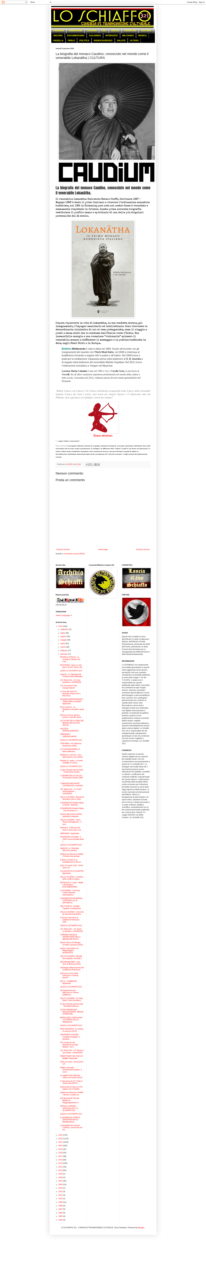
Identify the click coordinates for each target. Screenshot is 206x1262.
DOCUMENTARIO (75, 35)
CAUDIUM (92, 30)
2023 (60, 1135)
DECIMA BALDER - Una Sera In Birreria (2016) (70, 963)
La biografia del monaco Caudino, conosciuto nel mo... (71, 1127)
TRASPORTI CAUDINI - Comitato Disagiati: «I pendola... (70, 1037)
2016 (60, 1160)
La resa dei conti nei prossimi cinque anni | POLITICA (70, 693)
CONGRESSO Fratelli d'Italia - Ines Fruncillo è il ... (72, 809)
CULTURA (146, 30)
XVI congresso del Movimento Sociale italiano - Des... (69, 1044)
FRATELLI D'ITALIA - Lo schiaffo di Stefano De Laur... (70, 659)
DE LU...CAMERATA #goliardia (68, 982)
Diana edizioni (103, 436)
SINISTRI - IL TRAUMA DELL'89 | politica (69, 849)
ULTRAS (134, 40)
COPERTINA (130, 30)
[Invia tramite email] (87, 464)
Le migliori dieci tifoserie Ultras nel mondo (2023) (71, 1076)
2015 (60, 1163)
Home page (103, 549)
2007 (60, 1181)
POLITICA (84, 40)
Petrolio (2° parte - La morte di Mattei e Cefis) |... (71, 762)
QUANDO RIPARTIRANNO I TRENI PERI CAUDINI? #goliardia (71, 701)
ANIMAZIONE (75, 30)
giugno (63, 636)
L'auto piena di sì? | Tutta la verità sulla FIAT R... (71, 1082)
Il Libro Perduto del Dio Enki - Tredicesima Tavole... (71, 771)
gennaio (64, 654)
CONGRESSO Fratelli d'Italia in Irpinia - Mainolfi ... (72, 804)
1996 (60, 1213)
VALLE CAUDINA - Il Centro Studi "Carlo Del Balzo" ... (71, 999)
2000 (60, 1199)
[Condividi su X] (92, 464)
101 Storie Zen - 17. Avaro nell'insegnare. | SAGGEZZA (70, 791)
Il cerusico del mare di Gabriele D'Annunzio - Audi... (70, 920)
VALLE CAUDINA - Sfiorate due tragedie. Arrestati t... (71, 957)
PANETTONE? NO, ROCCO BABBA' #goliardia (71, 1057)
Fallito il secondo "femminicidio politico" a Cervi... (71, 1070)
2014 (60, 1167)
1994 (60, 1220)
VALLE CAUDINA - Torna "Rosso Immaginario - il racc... (70, 822)
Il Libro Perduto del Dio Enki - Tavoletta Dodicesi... (71, 1005)
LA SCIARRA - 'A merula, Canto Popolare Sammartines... (70, 892)
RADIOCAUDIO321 (103, 40)
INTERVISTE (111, 35)
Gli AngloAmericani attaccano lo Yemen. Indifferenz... (69, 992)
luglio (62, 633)
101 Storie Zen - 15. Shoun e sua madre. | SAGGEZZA (72, 1051)
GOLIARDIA (95, 35)
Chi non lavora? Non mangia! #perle (68, 687)
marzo (63, 647)
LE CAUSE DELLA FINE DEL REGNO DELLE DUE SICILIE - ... (72, 723)
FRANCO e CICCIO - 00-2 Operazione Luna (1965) (71, 756)
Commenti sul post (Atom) (74, 554)
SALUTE (121, 40)
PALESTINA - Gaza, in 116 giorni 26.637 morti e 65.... (72, 666)
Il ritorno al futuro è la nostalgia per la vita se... (71, 861)
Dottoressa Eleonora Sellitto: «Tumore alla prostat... (72, 855)
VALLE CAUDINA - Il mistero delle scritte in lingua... (71, 878)
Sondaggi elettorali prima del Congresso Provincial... (72, 969)
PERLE (71, 40)
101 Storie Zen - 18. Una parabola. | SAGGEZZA (70, 681)
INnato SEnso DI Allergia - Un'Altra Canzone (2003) (71, 944)
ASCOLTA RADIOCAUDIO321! (69, 730)
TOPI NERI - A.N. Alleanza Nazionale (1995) (70, 744)
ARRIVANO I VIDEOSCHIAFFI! (68, 735)
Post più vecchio (143, 549)
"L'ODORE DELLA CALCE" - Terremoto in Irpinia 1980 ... (71, 778)
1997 (60, 1209)
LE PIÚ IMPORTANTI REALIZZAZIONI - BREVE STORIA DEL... (71, 1012)
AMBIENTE (58, 30)
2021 (60, 1142)
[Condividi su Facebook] (95, 464)
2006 (60, 1185)
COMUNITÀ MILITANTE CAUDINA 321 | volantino (71, 784)
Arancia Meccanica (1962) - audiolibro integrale (71, 815)
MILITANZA (128, 35)
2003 (60, 1188)
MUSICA (142, 35)
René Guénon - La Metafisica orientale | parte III (72, 709)
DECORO (58, 35)
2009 (60, 1174)
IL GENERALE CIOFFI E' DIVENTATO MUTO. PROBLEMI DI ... (70, 1119)
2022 (60, 1139)
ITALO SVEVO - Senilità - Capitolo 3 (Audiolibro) (70, 907)
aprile (63, 643)
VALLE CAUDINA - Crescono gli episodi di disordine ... (72, 913)
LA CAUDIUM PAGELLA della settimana (70, 750)
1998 (60, 1206)
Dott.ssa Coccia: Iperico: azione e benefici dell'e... (71, 716)
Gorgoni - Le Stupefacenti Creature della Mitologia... (72, 675)
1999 (60, 1202)
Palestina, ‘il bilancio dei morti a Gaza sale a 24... (71, 829)
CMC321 (115, 30)
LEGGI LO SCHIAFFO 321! (71, 671)
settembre (64, 629)
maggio (63, 640)
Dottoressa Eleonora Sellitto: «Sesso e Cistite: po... (72, 1093)
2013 (60, 1170)
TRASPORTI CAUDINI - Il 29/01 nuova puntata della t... (72, 839)
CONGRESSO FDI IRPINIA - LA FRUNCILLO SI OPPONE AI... (71, 900)
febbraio (64, 651)
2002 (60, 1191)
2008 (60, 1177)
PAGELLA (58, 40)
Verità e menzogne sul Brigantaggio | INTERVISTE (69, 950)
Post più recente (63, 549)
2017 (60, 1156)
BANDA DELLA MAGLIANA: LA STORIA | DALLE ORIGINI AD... (71, 1020)
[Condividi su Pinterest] (98, 464)
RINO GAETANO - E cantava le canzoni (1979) (71, 1030)
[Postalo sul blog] (90, 464)
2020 (60, 1146)
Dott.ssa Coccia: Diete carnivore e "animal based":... (69, 975)
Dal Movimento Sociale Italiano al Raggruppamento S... (70, 1100)
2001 (60, 1195)
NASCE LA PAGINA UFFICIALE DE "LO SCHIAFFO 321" (69, 1108)
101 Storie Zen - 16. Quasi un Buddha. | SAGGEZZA (71, 930)
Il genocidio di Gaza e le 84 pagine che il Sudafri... (71, 1088)
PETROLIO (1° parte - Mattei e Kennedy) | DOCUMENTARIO (71, 885)
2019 (60, 1149)
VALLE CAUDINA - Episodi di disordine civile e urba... (72, 798)
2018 (60, 1153)
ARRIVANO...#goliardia (69, 833)
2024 (60, 626)
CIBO (103, 30)
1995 (60, 1216)
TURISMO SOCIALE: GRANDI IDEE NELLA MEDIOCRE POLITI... (70, 937)
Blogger (141, 1228)
